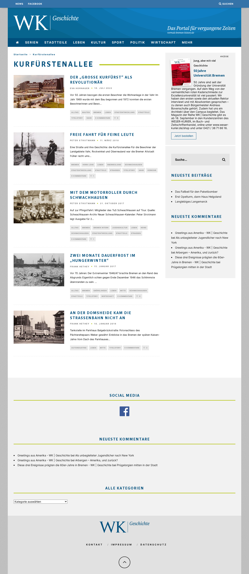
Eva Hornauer (80, 88)
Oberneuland (114, 165)
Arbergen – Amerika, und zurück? (197, 252)
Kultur (98, 42)
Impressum (121, 544)
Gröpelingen (100, 291)
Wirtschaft (163, 42)
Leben (79, 42)
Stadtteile (55, 42)
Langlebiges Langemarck (191, 201)
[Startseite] (18, 42)
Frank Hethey (79, 266)
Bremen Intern (101, 228)
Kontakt (94, 544)
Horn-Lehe (88, 165)
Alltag (75, 112)
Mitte (123, 291)
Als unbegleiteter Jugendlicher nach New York (104, 455)
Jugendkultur (119, 228)
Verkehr (151, 170)
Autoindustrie (79, 348)
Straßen (115, 170)
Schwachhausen (133, 165)
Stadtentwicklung (125, 112)
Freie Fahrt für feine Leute (102, 135)
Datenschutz (153, 544)
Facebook (35, 3)
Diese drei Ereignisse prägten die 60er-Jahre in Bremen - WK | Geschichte (64, 465)
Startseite (21, 54)
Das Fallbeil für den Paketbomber (196, 191)
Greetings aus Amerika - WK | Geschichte (201, 232)
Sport (118, 42)
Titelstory (77, 118)
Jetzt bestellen (183, 135)
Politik (137, 42)
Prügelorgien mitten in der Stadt (191, 267)
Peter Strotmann (82, 140)
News (19, 3)
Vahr (89, 118)
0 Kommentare (102, 118)
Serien (32, 42)
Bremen (97, 112)
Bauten (86, 112)
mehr (187, 42)
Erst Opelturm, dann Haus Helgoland (198, 196)
